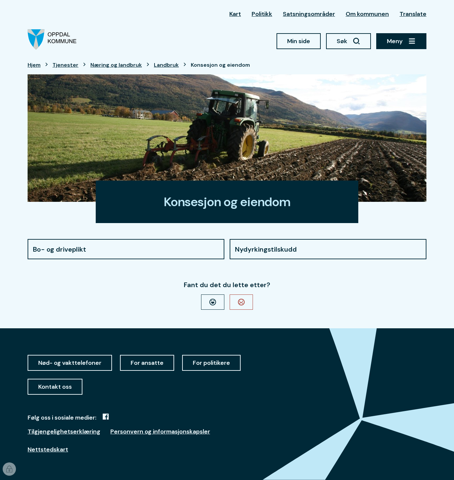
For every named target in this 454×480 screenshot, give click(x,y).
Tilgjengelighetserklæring (64, 432)
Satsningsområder (309, 14)
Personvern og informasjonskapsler (160, 432)
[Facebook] (106, 417)
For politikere (211, 363)
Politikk (262, 14)
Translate (412, 14)
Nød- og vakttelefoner (69, 363)
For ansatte (147, 363)
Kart (235, 14)
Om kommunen (367, 14)
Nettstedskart (48, 449)
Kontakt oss (55, 387)
